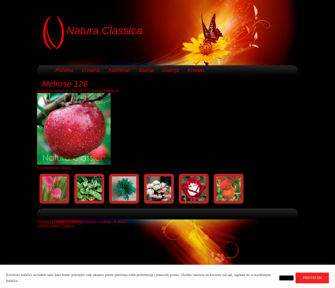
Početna (64, 70)
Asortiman (119, 70)
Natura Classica (104, 30)
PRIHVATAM (312, 278)
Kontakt (196, 70)
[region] (167, 276)
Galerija (170, 70)
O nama (91, 70)
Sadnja (146, 70)
